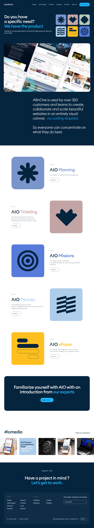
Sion (51, 471)
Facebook (36, 503)
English (83, 519)
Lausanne (45, 471)
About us (74, 4)
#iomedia (13, 432)
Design (34, 4)
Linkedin (49, 500)
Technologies (42, 4)
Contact (22, 508)
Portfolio (66, 4)
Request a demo (46, 400)
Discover (54, 180)
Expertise (59, 4)
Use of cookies (12, 519)
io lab (22, 506)
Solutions (51, 4)
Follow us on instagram (82, 433)
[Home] (8, 4)
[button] (1, 446)
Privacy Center (24, 519)
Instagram (36, 500)
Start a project (84, 4)
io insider (23, 503)
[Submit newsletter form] (85, 502)
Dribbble (49, 503)
